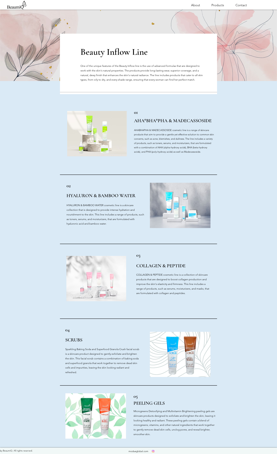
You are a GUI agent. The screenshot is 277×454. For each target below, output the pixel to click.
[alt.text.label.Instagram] (153, 451)
